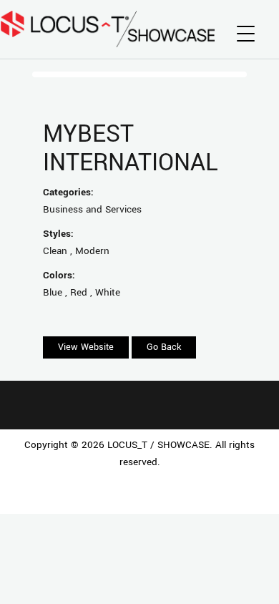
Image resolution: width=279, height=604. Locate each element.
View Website (86, 347)
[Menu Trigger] (245, 34)
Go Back (164, 347)
